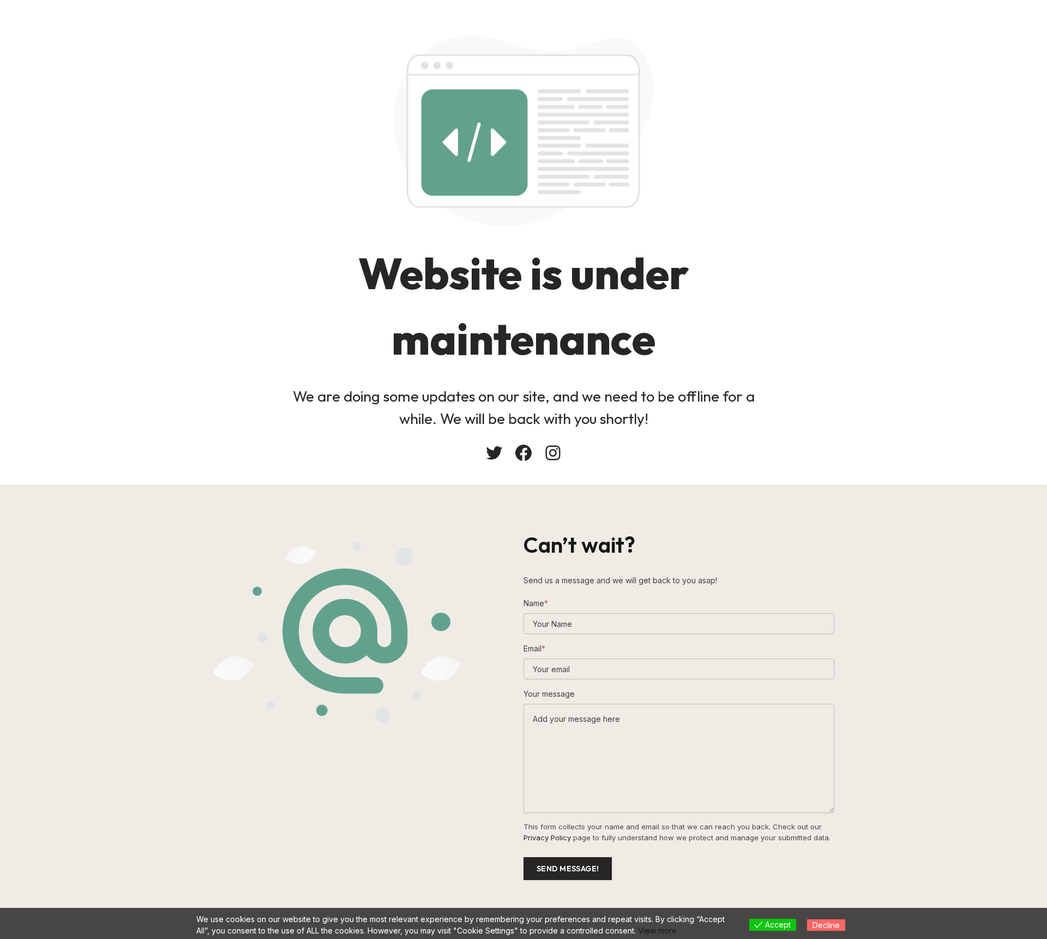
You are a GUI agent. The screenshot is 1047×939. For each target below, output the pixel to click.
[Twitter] (494, 453)
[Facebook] (523, 453)
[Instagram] (553, 453)
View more (657, 930)
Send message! (568, 869)
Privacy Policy (547, 837)
